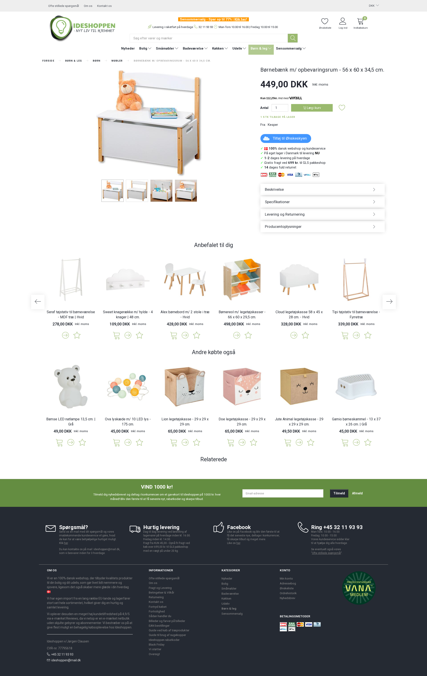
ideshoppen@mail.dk (66, 660)
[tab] (322, 189)
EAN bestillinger (159, 625)
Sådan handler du (160, 616)
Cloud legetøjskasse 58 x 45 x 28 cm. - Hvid (299, 314)
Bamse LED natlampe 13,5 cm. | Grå (70, 421)
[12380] (345, 335)
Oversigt (154, 654)
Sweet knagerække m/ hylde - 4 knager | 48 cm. (128, 314)
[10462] (287, 442)
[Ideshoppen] (82, 27)
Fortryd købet (158, 606)
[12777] (59, 442)
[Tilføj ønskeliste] (342, 107)
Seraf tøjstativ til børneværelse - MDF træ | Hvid (71, 314)
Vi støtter (155, 649)
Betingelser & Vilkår (161, 592)
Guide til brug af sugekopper (167, 635)
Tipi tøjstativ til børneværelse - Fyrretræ (356, 314)
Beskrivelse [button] (274, 189)
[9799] (173, 442)
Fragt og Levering (160, 588)
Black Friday (156, 644)
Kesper (273, 125)
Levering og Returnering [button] (285, 214)
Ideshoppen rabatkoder (164, 640)
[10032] (230, 442)
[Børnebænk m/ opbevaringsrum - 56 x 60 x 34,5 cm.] (148, 122)
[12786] (116, 442)
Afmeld (357, 493)
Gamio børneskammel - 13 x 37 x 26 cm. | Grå (356, 421)
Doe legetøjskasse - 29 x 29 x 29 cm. (242, 421)
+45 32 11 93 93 (62, 654)
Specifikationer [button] (277, 202)
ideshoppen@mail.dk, (107, 549)
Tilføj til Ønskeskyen (290, 138)
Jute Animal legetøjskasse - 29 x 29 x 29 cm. (299, 421)
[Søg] (293, 38)
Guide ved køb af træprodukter (169, 630)
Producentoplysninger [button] (283, 226)
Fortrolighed (157, 611)
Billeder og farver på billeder (167, 621)
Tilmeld (339, 493)
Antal (264, 108)
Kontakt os (104, 6)
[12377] (173, 335)
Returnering (156, 597)
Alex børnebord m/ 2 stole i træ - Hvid (185, 314)
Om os (88, 6)
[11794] (345, 442)
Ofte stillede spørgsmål (63, 6)
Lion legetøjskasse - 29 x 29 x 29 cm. (185, 421)
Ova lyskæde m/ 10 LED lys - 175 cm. (128, 421)
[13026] (116, 335)
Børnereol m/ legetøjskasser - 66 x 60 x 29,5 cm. (242, 314)
